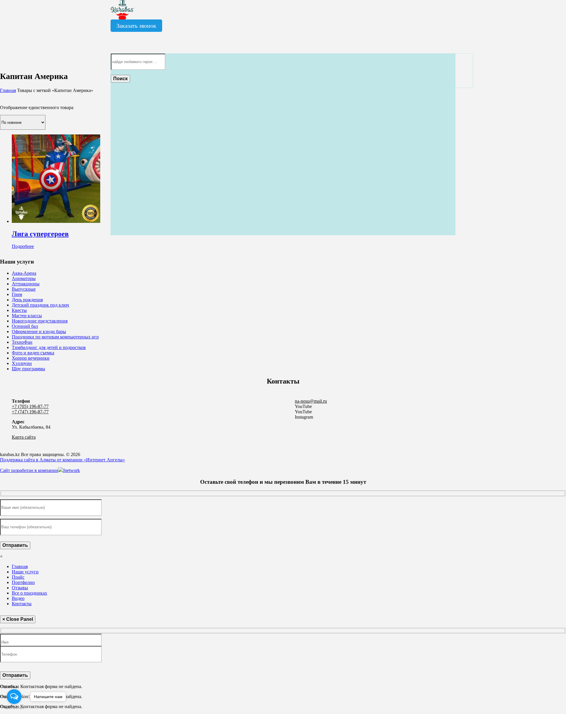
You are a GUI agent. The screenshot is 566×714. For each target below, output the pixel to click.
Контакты (22, 603)
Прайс (18, 577)
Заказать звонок (136, 25)
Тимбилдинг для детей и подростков (49, 347)
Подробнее (23, 246)
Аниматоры (24, 278)
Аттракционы (26, 283)
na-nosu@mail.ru (311, 401)
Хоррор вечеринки (31, 358)
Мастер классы (27, 315)
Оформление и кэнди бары (39, 331)
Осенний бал (25, 326)
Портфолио (23, 582)
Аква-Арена (24, 273)
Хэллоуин (22, 363)
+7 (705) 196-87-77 (30, 406)
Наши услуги (25, 571)
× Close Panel (17, 619)
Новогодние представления (40, 320)
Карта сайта (24, 437)
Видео (18, 598)
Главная (8, 90)
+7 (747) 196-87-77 (30, 411)
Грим (17, 294)
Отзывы (20, 587)
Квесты (19, 310)
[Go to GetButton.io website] (14, 708)
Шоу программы (28, 368)
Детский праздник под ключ (40, 304)
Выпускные (24, 289)
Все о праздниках (29, 592)
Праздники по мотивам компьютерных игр (55, 336)
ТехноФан (22, 342)
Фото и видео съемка (33, 352)
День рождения (27, 299)
